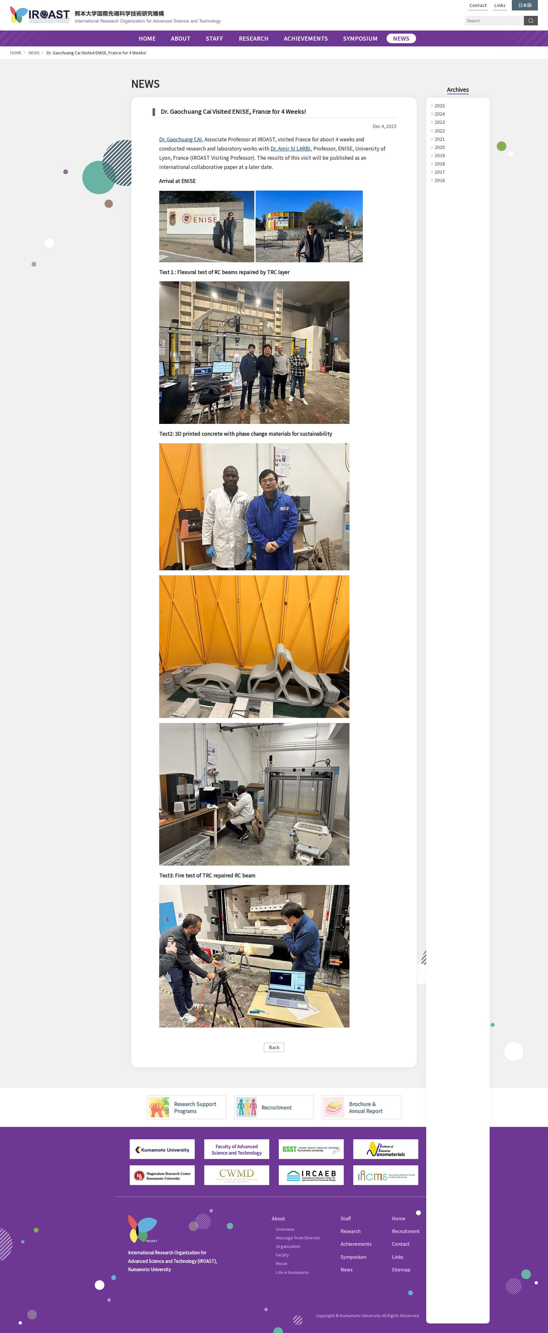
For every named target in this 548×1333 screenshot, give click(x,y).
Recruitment (406, 1231)
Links (500, 5)
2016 (440, 180)
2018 (440, 163)
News (347, 1269)
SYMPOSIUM (360, 38)
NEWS (401, 38)
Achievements (356, 1243)
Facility (282, 1255)
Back (274, 1047)
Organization (288, 1246)
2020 (440, 147)
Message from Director (298, 1238)
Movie (281, 1263)
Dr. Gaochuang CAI (180, 139)
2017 (440, 172)
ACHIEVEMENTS (306, 38)
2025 (440, 105)
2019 (440, 155)
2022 (440, 130)
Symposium (353, 1256)
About (278, 1218)
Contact (478, 5)
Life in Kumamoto (292, 1272)
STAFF (214, 38)
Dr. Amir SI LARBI (290, 148)
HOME (147, 38)
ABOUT (181, 38)
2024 (440, 114)
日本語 (525, 5)
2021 (440, 139)
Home (398, 1218)
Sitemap (401, 1269)
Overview (285, 1229)
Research (351, 1231)
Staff (346, 1218)
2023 (440, 122)
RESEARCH (254, 38)
